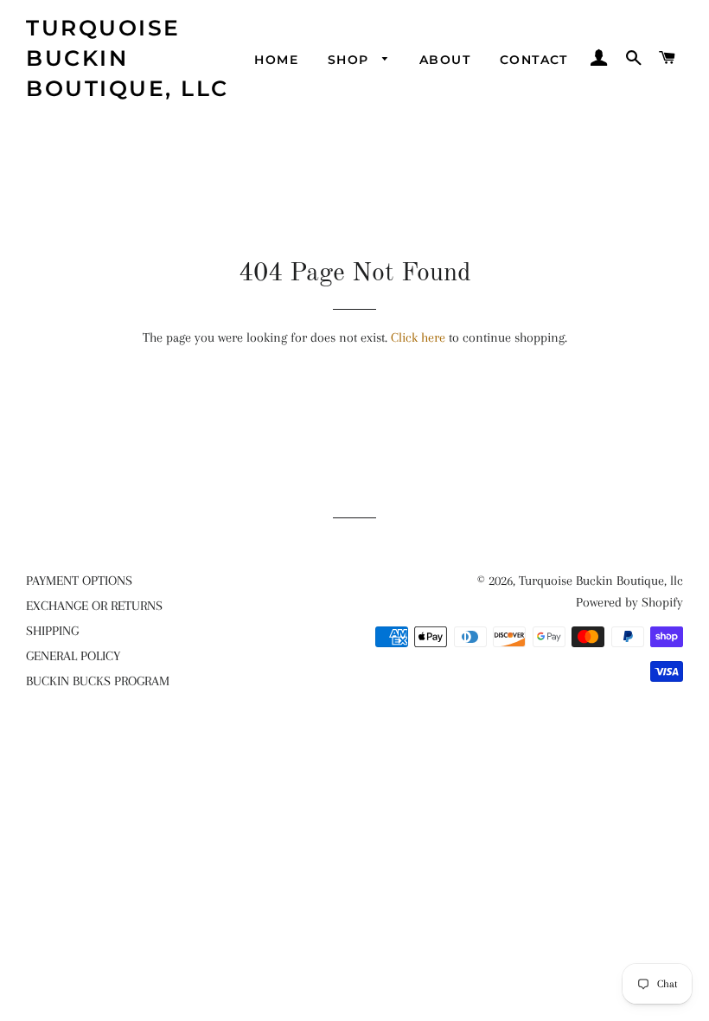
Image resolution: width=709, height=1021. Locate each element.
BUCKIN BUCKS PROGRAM (97, 681)
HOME (276, 59)
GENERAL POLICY (73, 656)
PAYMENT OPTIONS (79, 580)
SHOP (351, 59)
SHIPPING (52, 631)
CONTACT (534, 59)
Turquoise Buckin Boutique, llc (127, 58)
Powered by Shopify (629, 602)
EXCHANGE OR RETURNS (94, 605)
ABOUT (444, 59)
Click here (418, 337)
